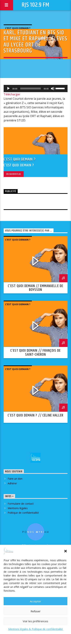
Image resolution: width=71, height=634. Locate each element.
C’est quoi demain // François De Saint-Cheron (35, 352)
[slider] (61, 88)
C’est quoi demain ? (20, 159)
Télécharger (12, 94)
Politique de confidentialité (23, 512)
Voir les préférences (35, 621)
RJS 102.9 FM (35, 5)
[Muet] (52, 88)
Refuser (36, 611)
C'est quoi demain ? (17, 28)
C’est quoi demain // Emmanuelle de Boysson (35, 288)
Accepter (35, 601)
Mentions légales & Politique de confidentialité (35, 629)
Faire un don (15, 478)
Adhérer (12, 483)
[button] (65, 551)
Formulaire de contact (21, 503)
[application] (36, 88)
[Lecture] (8, 88)
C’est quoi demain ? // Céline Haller (35, 415)
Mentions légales (18, 508)
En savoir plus (13, 174)
